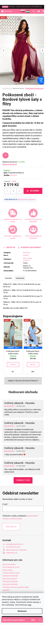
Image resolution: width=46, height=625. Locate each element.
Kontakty (5, 590)
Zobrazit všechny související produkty (23, 381)
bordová (26, 255)
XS (13, 372)
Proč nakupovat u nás (10, 567)
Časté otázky (7, 570)
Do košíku (34, 191)
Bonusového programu (26, 199)
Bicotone (13, 175)
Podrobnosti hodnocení (34, 88)
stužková (26, 260)
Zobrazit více (23, 480)
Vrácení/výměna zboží (10, 573)
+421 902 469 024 (13, 547)
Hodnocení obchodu (23, 392)
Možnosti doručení (9, 164)
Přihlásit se (11, 527)
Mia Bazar (26, 252)
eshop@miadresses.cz (14, 544)
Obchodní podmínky (10, 584)
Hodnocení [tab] (20, 278)
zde (29, 605)
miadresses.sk (11, 553)
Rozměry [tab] (8, 278)
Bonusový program (9, 579)
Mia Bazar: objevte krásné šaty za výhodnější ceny (22, 7)
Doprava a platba (9, 564)
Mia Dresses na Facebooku (16, 550)
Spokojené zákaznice (10, 576)
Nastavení (22, 611)
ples (24, 258)
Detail (13, 365)
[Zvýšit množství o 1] (19, 191)
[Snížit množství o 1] (7, 191)
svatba (29, 258)
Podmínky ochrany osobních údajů (15, 587)
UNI (32, 372)
